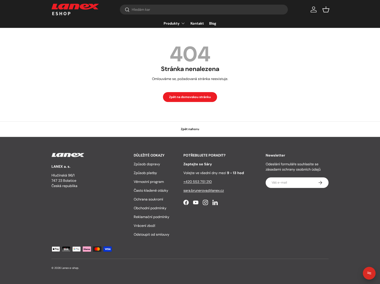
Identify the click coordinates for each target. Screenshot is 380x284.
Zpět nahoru (190, 129)
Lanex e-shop (70, 268)
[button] (326, 9)
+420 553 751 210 (197, 181)
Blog (212, 23)
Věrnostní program (149, 181)
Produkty (172, 23)
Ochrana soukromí (148, 199)
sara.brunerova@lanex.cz (203, 190)
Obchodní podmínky (150, 208)
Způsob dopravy (147, 164)
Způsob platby (145, 173)
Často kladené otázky (151, 190)
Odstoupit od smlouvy (151, 234)
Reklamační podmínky (151, 217)
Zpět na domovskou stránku (190, 97)
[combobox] (204, 10)
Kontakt (197, 23)
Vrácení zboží (144, 225)
